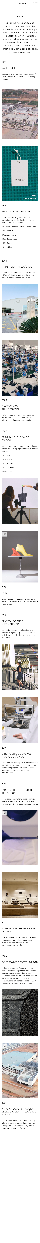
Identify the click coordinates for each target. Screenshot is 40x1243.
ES (37, 3)
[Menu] (3, 4)
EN (34, 3)
